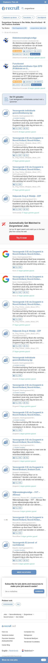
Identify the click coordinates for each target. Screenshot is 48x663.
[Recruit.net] (11, 8)
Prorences (16, 498)
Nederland (28, 650)
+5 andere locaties (19, 392)
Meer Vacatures (24, 572)
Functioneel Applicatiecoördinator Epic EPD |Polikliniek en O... (27, 66)
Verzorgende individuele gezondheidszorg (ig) (24, 111)
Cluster (26, 85)
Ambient (39, 82)
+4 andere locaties (19, 118)
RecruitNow (16, 523)
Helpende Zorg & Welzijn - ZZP (27, 196)
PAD (27, 128)
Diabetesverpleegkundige (25, 37)
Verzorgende (8, 604)
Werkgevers (28, 635)
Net (27, 54)
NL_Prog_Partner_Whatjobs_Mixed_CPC (26, 143)
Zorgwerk (16, 390)
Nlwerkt (15, 548)
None (14, 257)
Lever (38, 51)
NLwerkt (15, 116)
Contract (28, 51)
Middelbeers (24, 472)
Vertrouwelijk (17, 199)
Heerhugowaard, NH (19, 28)
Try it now (21, 237)
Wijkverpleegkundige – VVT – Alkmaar (26, 493)
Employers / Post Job (10, 2)
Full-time (18, 128)
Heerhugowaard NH (26, 116)
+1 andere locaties (19, 447)
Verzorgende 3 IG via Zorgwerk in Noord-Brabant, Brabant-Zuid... (28, 468)
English (5, 650)
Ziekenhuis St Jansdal (20, 41)
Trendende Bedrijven (31, 638)
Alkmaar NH (25, 498)
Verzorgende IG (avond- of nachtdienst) (25, 543)
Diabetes (18, 54)
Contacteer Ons (29, 632)
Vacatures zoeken (8, 635)
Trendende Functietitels (32, 642)
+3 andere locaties (36, 498)
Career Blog (6, 645)
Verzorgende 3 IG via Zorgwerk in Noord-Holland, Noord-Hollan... (28, 139)
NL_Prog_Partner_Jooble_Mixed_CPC (26, 307)
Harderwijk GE (34, 41)
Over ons (5, 632)
